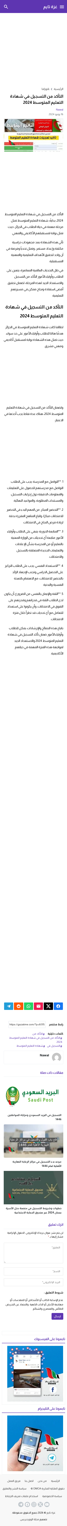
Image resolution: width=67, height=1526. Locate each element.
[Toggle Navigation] (61, 6)
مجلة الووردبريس (29, 1519)
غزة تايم (50, 6)
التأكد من (37, 1033)
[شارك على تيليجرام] (8, 1006)
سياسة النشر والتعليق (14, 1488)
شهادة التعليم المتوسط (30, 1045)
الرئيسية (55, 1480)
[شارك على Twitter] (48, 1006)
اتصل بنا (29, 1480)
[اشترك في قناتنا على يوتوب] (47, 1504)
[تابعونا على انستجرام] (33, 1504)
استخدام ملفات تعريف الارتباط (21, 1496)
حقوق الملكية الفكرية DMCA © (48, 1488)
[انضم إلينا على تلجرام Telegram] (20, 1504)
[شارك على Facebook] (58, 1006)
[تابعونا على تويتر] (40, 1504)
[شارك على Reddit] (18, 1006)
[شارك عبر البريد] (38, 1006)
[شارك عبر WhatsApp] (28, 1006)
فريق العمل (13, 1480)
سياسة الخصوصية (52, 1496)
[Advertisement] (33, 49)
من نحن (42, 1480)
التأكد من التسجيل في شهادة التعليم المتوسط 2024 (35, 1039)
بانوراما (45, 88)
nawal (59, 109)
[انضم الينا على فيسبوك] (27, 1504)
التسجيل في (53, 1045)
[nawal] (56, 1057)
